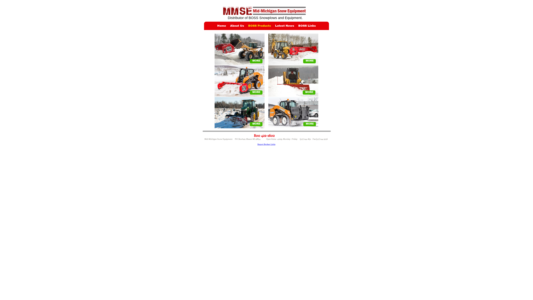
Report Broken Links (266, 144)
